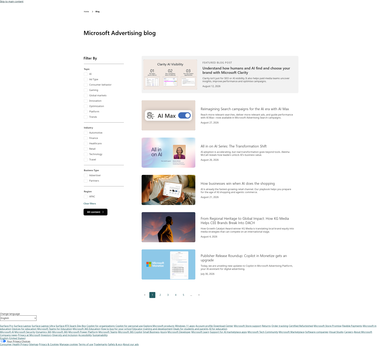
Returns (266, 326)
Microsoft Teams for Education (54, 328)
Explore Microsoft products (158, 326)
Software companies (316, 332)
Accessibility (85, 335)
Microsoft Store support (247, 326)
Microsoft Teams (107, 332)
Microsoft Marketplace (292, 332)
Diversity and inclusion (65, 335)
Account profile (204, 326)
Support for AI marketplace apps (228, 332)
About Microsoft (363, 332)
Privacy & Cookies (49, 344)
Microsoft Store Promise (327, 326)
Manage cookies (69, 344)
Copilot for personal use (129, 326)
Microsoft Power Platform (83, 332)
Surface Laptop (22, 326)
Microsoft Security (24, 332)
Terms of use (86, 344)
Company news (8, 335)
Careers (348, 332)
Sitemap (33, 344)
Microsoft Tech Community (263, 332)
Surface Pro (6, 326)
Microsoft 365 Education (86, 328)
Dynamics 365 (43, 332)
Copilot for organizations (101, 326)
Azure (163, 332)
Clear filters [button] (90, 203)
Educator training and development (152, 328)
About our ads (131, 344)
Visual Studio (336, 332)
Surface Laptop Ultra (43, 326)
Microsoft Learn (200, 332)
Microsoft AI (7, 332)
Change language (10, 313)
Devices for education (24, 328)
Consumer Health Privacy (14, 344)
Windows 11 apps (185, 326)
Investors (46, 335)
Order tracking (279, 326)
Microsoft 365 (60, 332)
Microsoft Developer (179, 332)
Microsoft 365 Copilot (130, 332)
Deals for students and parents (190, 328)
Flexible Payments (352, 326)
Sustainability (100, 335)
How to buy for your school (116, 328)
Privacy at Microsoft (29, 335)
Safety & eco (115, 344)
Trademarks (100, 344)
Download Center (223, 326)
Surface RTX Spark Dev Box (71, 326)
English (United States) (13, 338)
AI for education (218, 328)
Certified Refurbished (301, 326)
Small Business (151, 332)
